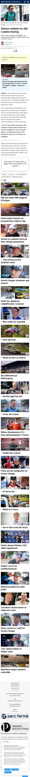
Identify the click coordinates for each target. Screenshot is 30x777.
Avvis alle (7, 769)
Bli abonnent (16, 2)
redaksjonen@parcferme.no (15, 700)
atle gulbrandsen (21, 174)
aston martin (6, 177)
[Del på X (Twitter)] (14, 51)
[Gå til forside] (5, 2)
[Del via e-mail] (16, 51)
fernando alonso (17, 177)
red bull (11, 174)
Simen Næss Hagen (15, 695)
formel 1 (4, 174)
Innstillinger (25, 776)
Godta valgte (14, 769)
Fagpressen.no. (17, 764)
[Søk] (24, 1)
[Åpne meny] (28, 2)
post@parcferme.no (15, 706)
